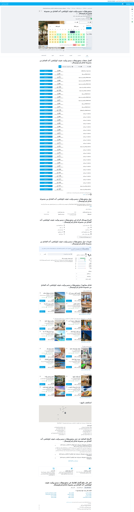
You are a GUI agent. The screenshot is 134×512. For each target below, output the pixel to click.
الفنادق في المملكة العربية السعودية (50, 492)
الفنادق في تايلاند (53, 497)
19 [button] (68, 37)
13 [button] (83, 37)
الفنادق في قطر (71, 492)
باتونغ (69, 8)
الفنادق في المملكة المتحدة (87, 497)
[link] (84, 314)
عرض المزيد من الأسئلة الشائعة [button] (73, 460)
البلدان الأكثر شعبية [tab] (88, 487)
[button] (1, 1)
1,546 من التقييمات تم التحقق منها (82, 18)
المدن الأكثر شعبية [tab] (80, 487)
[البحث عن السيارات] (132, 11)
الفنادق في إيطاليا (71, 497)
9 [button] (76, 34)
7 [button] (81, 34)
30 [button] (76, 42)
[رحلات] (132, 19)
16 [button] (76, 37)
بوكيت (74, 8)
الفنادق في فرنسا (53, 495)
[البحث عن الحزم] (132, 14)
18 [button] (71, 37)
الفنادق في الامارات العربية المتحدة (50, 494)
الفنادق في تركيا (88, 494)
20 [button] (83, 39)
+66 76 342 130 (89, 17)
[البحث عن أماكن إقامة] (132, 9)
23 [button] (76, 39)
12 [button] (68, 34)
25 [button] (71, 39)
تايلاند (85, 8)
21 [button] (81, 39)
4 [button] (71, 32)
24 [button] (73, 39)
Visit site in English (111, 1)
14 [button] (81, 37)
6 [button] (60, 34)
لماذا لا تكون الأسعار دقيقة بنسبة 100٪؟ (84, 509)
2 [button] (76, 32)
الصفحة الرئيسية (90, 8)
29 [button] (78, 42)
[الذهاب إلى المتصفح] (132, 16)
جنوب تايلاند (80, 8)
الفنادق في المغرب (88, 492)
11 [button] (71, 34)
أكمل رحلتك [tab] (73, 487)
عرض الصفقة (69, 300)
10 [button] (73, 34)
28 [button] (81, 42)
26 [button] (68, 39)
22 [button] (78, 39)
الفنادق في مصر (71, 495)
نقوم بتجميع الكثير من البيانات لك (85, 507)
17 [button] (73, 37)
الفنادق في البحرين (88, 495)
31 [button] (50, 42)
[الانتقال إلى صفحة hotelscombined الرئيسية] (126, 3)
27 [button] (83, 42)
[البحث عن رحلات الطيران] (132, 7)
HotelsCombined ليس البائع (86, 505)
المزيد (90, 206)
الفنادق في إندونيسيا (71, 494)
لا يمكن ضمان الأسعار (69, 502)
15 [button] (78, 37)
